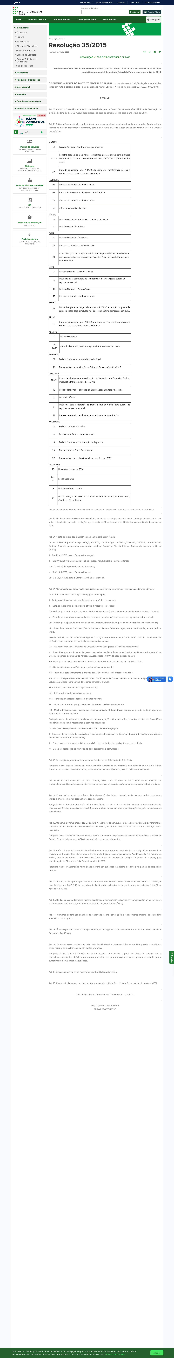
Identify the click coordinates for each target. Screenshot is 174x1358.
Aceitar (156, 1353)
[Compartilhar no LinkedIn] (154, 51)
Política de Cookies (115, 1354)
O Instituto (22, 32)
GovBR (17, 2)
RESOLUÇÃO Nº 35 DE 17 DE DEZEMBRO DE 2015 (105, 57)
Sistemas (29, 166)
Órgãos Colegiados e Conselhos (27, 60)
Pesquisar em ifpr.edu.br (89, 8)
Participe (121, 3)
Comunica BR (85, 3)
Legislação (135, 3)
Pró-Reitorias (23, 41)
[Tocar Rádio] (16, 132)
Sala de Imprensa (24, 65)
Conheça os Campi (86, 19)
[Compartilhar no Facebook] (144, 51)
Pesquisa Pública (154, 12)
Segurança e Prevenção (30, 222)
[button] (160, 51)
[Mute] (26, 132)
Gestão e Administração (29, 101)
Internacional (23, 87)
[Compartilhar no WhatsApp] (149, 51)
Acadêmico (22, 72)
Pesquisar (134, 12)
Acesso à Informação (27, 108)
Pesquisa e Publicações (28, 80)
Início (19, 19)
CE (29, 205)
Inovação (21, 94)
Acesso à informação (104, 3)
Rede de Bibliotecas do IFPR (30, 185)
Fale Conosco (109, 19)
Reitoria (20, 37)
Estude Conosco (62, 19)
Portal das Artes (30, 239)
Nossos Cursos (36, 19)
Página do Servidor (29, 147)
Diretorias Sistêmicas (27, 46)
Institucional (23, 27)
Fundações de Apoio (26, 50)
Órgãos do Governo (152, 3)
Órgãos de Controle (26, 54)
